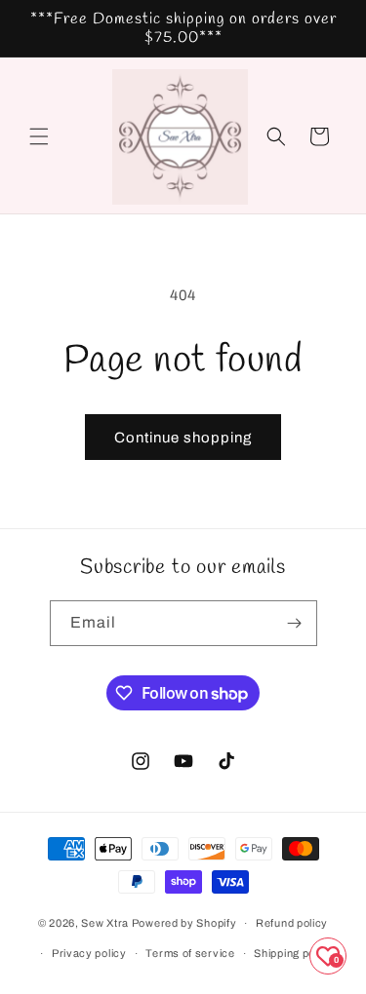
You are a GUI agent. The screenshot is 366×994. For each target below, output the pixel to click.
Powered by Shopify (184, 923)
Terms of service (189, 953)
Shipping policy (294, 953)
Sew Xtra (105, 923)
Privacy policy (89, 953)
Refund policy (292, 923)
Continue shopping (183, 437)
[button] (39, 136)
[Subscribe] (294, 623)
